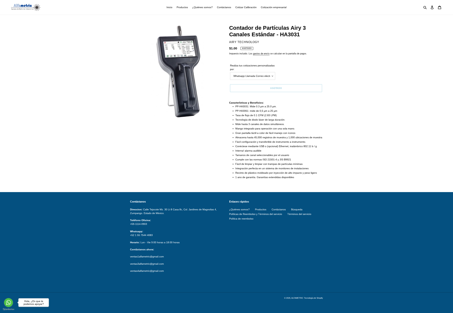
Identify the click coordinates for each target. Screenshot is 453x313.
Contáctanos (279, 209)
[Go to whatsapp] (8, 302)
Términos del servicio (299, 214)
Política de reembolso (241, 218)
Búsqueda (296, 209)
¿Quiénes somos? (239, 209)
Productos (260, 209)
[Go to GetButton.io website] (8, 309)
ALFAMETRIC (297, 298)
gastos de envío (261, 53)
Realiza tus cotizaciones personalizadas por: (252, 67)
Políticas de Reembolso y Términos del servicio (255, 214)
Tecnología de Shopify (313, 298)
